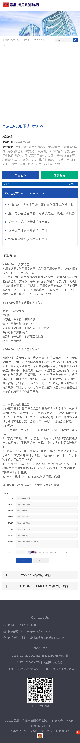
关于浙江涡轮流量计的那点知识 (29, 221)
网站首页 (13, 40)
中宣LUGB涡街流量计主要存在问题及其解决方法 (41, 204)
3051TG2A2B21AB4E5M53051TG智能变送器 (40, 655)
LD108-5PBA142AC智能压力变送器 (44, 586)
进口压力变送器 (28, 40)
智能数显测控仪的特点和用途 (28, 239)
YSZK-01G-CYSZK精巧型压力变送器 (40, 662)
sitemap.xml (62, 730)
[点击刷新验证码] (32, 552)
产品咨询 (20, 175)
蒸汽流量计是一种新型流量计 (28, 230)
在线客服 (59, 175)
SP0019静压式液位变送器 (58, 669)
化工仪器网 (31, 730)
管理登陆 (46, 730)
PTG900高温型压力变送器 (22, 669)
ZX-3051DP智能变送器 (35, 575)
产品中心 (19, 40)
